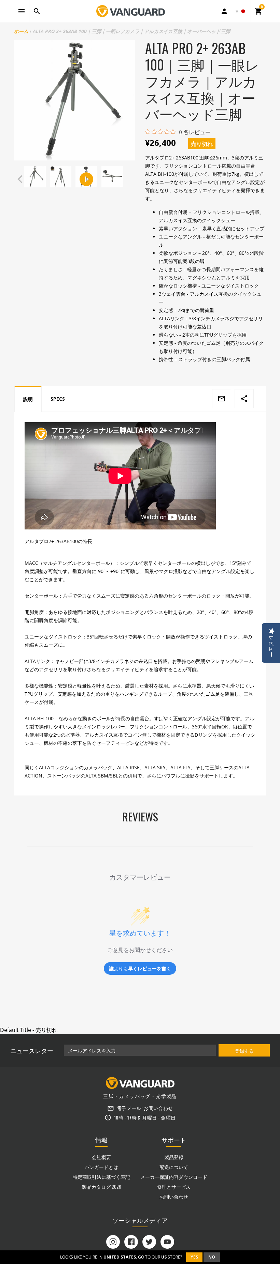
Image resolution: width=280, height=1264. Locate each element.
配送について (173, 1166)
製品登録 (173, 1156)
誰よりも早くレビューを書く (140, 968)
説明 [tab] (28, 399)
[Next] (128, 179)
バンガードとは (101, 1166)
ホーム (21, 31)
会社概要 (101, 1156)
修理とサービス (174, 1186)
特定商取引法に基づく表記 (101, 1176)
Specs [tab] (58, 399)
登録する (244, 1050)
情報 (101, 1139)
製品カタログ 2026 (101, 1186)
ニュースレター (31, 1050)
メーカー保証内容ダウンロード (173, 1176)
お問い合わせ (158, 1107)
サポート (174, 1139)
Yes (194, 1257)
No (211, 1257)
